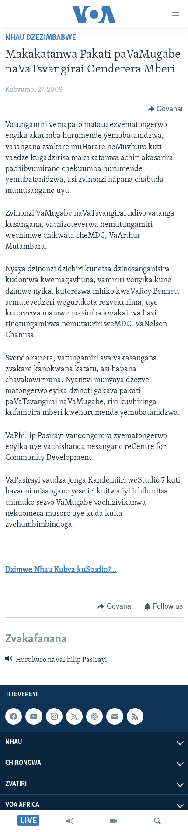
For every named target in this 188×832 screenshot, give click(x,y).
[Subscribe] (114, 716)
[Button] (165, 109)
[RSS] (135, 716)
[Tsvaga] (157, 821)
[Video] (114, 821)
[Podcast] (94, 716)
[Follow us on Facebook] (13, 716)
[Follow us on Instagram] (54, 716)
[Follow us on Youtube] (33, 716)
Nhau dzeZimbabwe (40, 38)
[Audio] (70, 821)
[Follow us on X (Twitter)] (74, 716)
